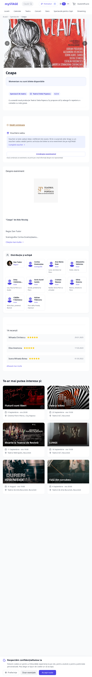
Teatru (28, 11)
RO (64, 4)
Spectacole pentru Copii (63, 11)
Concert (38, 11)
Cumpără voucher (16, 145)
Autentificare (83, 4)
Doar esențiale (29, 672)
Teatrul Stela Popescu (42, 94)
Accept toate (47, 672)
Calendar (17, 11)
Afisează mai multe (14, 366)
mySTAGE (11, 4)
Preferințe (12, 672)
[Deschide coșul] (74, 3)
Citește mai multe (14, 242)
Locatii (6, 11)
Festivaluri (49, 4)
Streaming (81, 11)
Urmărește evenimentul (46, 154)
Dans (47, 11)
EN (68, 4)
